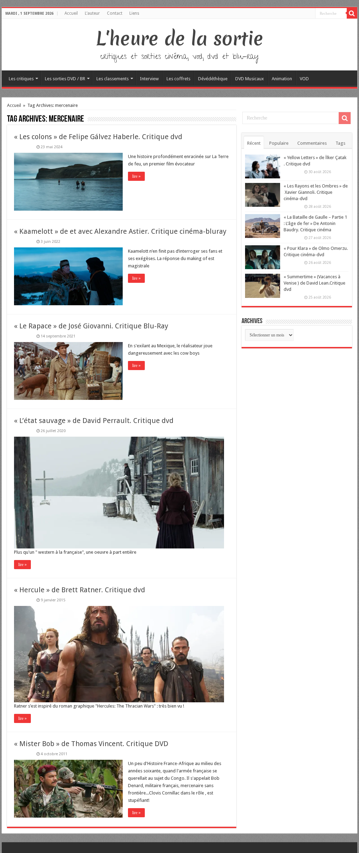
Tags (340, 143)
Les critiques (21, 78)
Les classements (112, 78)
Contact (114, 13)
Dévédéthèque (213, 78)
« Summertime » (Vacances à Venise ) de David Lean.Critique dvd (314, 283)
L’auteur (92, 13)
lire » (136, 176)
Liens (134, 13)
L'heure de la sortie (179, 38)
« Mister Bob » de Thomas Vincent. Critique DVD (91, 743)
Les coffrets (178, 78)
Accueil (71, 13)
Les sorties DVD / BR (65, 78)
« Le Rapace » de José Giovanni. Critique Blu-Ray (91, 326)
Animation (282, 78)
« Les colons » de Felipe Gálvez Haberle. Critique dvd (98, 136)
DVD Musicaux (249, 78)
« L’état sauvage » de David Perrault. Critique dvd (94, 420)
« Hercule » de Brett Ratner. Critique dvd (79, 590)
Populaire (279, 143)
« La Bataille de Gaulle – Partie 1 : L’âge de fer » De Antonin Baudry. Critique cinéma (315, 223)
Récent (253, 143)
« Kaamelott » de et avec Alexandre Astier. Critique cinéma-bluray (120, 231)
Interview (149, 78)
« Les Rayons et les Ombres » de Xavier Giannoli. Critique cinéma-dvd (316, 192)
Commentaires (312, 143)
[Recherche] (352, 13)
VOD (304, 78)
